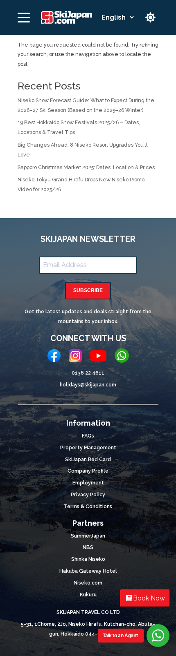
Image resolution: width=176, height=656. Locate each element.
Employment (88, 483)
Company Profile (88, 471)
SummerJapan (88, 536)
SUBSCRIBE (88, 290)
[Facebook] (54, 357)
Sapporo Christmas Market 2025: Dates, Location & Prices (86, 167)
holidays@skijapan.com (88, 385)
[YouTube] (98, 357)
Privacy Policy (88, 494)
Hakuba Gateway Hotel (88, 571)
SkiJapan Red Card (88, 459)
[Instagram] (75, 357)
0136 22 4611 (88, 373)
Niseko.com (88, 583)
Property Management (88, 447)
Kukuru (88, 594)
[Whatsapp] (122, 357)
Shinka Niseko (88, 559)
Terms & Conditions (88, 506)
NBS (88, 547)
